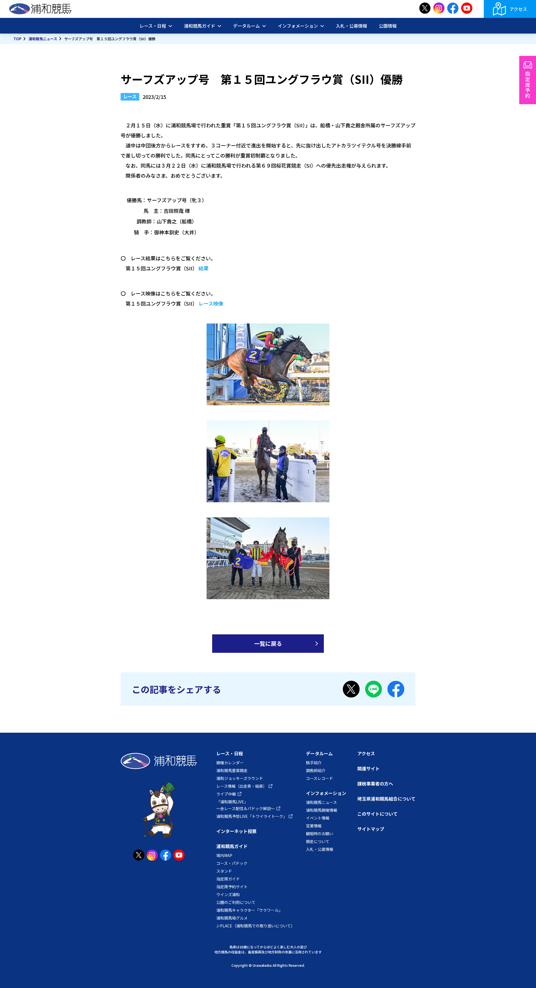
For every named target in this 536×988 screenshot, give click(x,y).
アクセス (518, 9)
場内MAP (224, 855)
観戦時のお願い (319, 833)
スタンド (224, 871)
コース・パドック (231, 863)
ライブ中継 (226, 794)
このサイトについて (377, 813)
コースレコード (319, 778)
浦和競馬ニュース (42, 38)
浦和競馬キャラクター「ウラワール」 (249, 910)
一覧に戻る (268, 643)
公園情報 (388, 25)
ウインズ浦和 (228, 894)
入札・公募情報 (351, 25)
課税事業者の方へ (375, 783)
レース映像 (210, 303)
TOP (17, 38)
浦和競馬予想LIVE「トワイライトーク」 (251, 816)
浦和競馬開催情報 (321, 810)
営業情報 (314, 826)
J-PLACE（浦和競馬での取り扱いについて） (255, 926)
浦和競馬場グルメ (232, 918)
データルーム (319, 753)
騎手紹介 (314, 762)
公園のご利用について (235, 902)
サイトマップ (370, 828)
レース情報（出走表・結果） (241, 786)
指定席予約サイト (232, 886)
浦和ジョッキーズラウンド (239, 778)
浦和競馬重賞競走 (232, 770)
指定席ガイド (228, 879)
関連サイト (368, 768)
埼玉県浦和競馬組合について (386, 798)
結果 (203, 268)
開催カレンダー (230, 762)
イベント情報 (317, 818)
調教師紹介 (316, 770)
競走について (317, 841)
